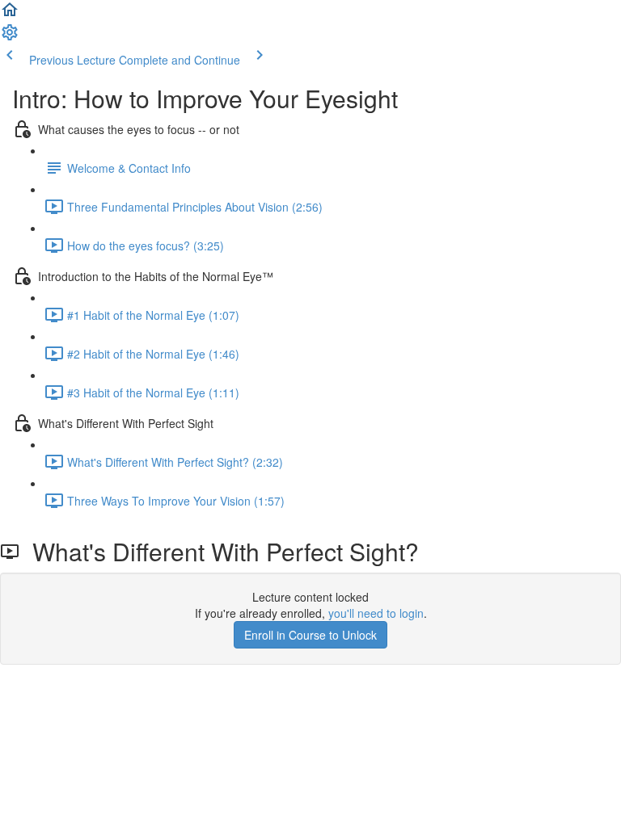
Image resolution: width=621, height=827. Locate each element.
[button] (9, 14)
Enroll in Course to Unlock (310, 635)
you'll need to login (376, 613)
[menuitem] (9, 37)
